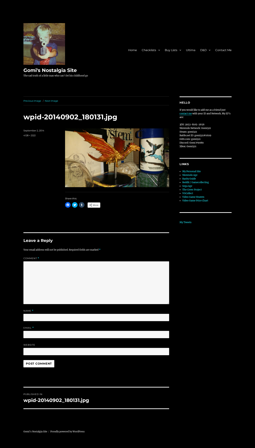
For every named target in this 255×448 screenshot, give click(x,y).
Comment (31, 258)
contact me (186, 113)
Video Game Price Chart (195, 200)
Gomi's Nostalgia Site (50, 70)
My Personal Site (191, 171)
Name (28, 310)
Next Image (51, 100)
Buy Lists (171, 50)
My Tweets (186, 222)
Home (132, 50)
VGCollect (187, 193)
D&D (203, 50)
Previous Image (32, 100)
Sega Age (187, 186)
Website (29, 344)
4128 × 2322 (29, 135)
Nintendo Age (189, 175)
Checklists (149, 50)
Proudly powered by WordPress (67, 431)
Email (28, 327)
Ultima (190, 50)
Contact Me (223, 50)
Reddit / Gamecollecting (195, 182)
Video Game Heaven (193, 197)
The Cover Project (192, 189)
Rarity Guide (189, 178)
